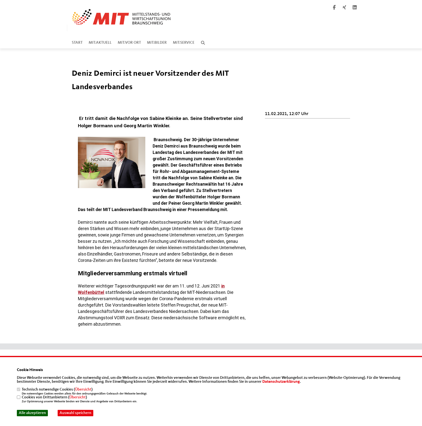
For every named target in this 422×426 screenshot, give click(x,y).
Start (77, 43)
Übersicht (83, 390)
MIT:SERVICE (183, 43)
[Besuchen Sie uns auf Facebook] (334, 8)
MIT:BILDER (157, 43)
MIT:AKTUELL (100, 43)
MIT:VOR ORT (129, 43)
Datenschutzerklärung (281, 382)
